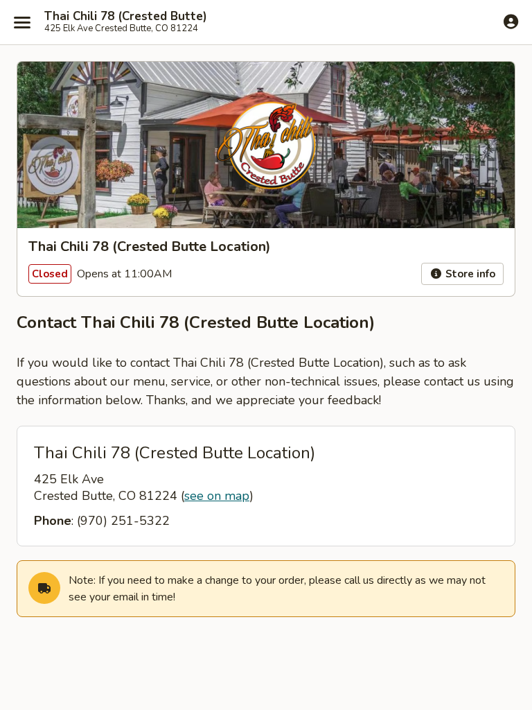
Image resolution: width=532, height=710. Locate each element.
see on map (216, 495)
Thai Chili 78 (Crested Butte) (125, 17)
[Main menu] (22, 22)
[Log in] (510, 21)
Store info (469, 274)
